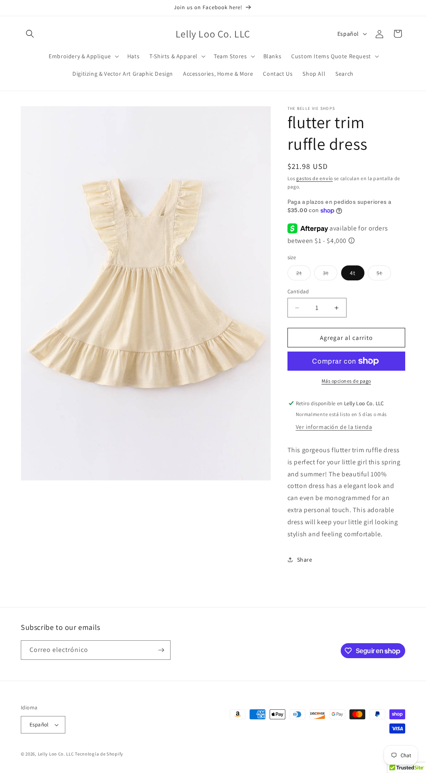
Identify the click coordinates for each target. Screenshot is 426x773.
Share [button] (304, 559)
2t (303, 274)
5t (383, 274)
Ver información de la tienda (334, 427)
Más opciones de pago (346, 381)
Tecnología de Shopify (99, 754)
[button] (30, 34)
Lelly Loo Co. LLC (56, 754)
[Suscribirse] (161, 650)
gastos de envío (314, 178)
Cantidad (298, 291)
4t (353, 273)
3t (330, 274)
